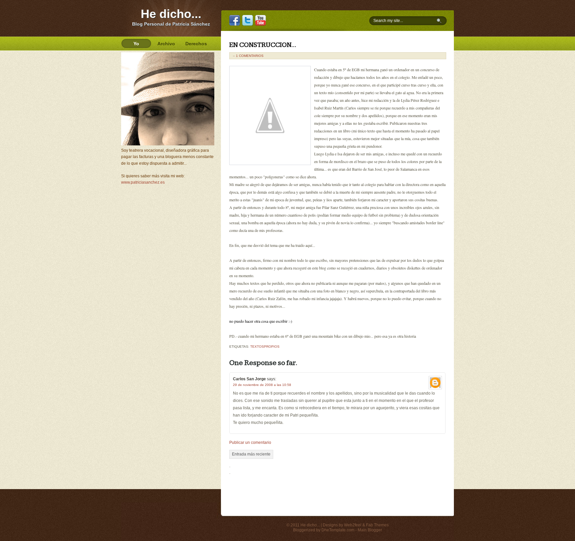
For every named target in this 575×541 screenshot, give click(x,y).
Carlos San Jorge (249, 379)
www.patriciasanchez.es (143, 182)
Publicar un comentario (250, 442)
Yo (136, 43)
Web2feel (352, 525)
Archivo (166, 43)
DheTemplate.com (337, 530)
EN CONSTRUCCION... (262, 45)
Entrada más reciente (251, 454)
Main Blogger (370, 530)
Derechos (196, 43)
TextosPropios (265, 346)
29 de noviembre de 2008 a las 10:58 (262, 385)
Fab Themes (377, 525)
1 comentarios (250, 56)
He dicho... (171, 14)
